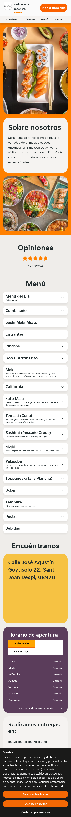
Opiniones (29, 19)
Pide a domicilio (54, 8)
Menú (44, 19)
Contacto (59, 19)
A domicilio (22, 643)
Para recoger (22, 651)
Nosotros (11, 19)
